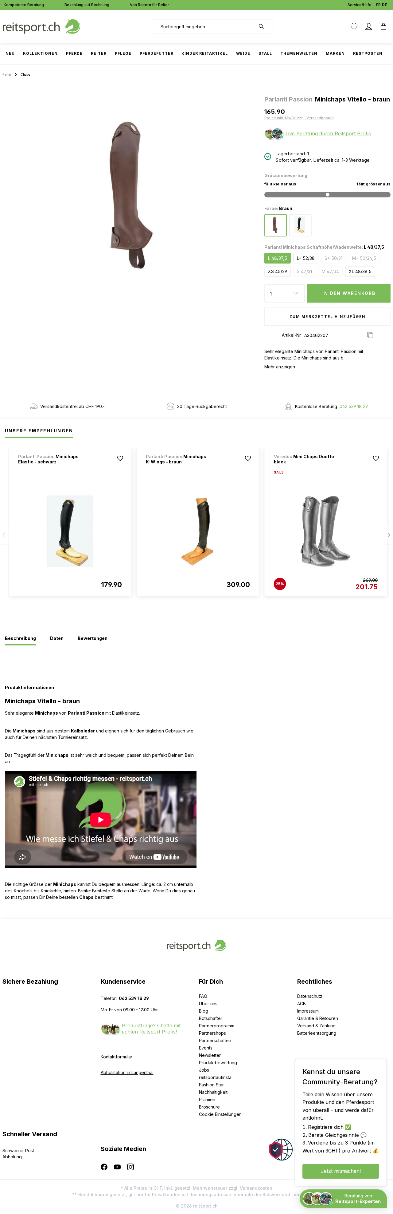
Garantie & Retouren (317, 1018)
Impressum (308, 1011)
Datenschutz (309, 996)
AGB (301, 1003)
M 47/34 (330, 271)
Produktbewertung (218, 1062)
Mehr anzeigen (279, 366)
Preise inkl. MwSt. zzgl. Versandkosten (299, 118)
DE (384, 4)
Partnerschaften (215, 1040)
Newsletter (210, 1055)
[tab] (20, 638)
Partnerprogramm (216, 1025)
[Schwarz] (300, 225)
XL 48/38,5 (360, 271)
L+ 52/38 (306, 258)
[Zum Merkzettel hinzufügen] (120, 458)
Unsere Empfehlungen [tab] (39, 430)
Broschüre (209, 1106)
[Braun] (275, 225)
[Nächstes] (388, 535)
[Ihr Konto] (368, 26)
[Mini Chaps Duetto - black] (326, 532)
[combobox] (203, 26)
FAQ (203, 996)
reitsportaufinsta (215, 1077)
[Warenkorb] (383, 26)
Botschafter (210, 1018)
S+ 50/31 (333, 258)
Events (205, 1047)
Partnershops (212, 1033)
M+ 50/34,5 (364, 258)
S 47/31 (304, 271)
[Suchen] (264, 26)
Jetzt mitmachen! (341, 1171)
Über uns (208, 1003)
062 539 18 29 (354, 406)
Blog (203, 1011)
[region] (131, 195)
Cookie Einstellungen (220, 1114)
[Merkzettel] (354, 26)
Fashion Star (211, 1084)
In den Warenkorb (349, 293)
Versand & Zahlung (316, 1025)
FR (378, 4)
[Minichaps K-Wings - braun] (198, 531)
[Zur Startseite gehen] (41, 26)
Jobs (204, 1070)
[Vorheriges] (4, 535)
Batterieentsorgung (316, 1033)
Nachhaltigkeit (213, 1092)
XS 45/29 (277, 271)
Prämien (207, 1099)
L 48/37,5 (277, 258)
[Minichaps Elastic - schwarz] (70, 531)
